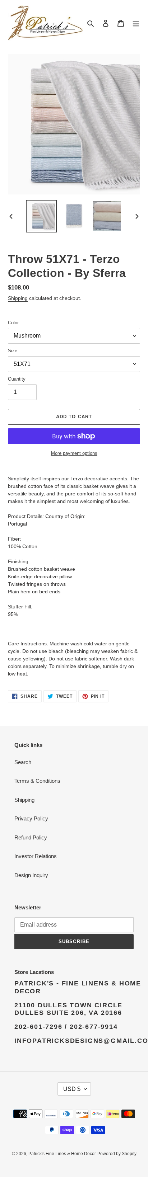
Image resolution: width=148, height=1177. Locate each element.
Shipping (18, 298)
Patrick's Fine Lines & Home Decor (62, 1153)
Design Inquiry (31, 875)
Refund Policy (30, 837)
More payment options (74, 453)
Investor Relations (35, 856)
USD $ (71, 1089)
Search (22, 762)
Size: (13, 350)
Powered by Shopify (117, 1153)
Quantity (17, 379)
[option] (41, 216)
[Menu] (135, 23)
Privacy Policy (31, 818)
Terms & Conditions (37, 781)
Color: (14, 322)
